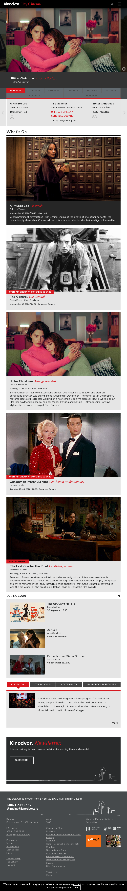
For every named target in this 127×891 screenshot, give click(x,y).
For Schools (43, 684)
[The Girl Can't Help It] (27, 612)
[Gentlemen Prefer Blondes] (63, 445)
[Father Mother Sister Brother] (27, 665)
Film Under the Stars (56, 850)
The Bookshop (13, 858)
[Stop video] (124, 69)
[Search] (112, 4)
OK (76, 887)
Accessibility (69, 684)
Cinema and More (54, 828)
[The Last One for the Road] (63, 529)
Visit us (10, 843)
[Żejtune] (27, 638)
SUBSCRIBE (21, 760)
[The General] (63, 260)
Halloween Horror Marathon (60, 856)
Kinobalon (17, 684)
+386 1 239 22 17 (19, 805)
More (115, 723)
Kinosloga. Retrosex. (56, 853)
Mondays (50, 847)
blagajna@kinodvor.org (22, 809)
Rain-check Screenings (101, 684)
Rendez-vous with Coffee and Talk (62, 843)
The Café (10, 864)
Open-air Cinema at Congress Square (30, 292)
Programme (12, 840)
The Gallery (12, 861)
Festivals (50, 840)
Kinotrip (50, 837)
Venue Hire (51, 871)
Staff (48, 822)
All (119, 596)
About (49, 819)
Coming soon (13, 849)
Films (9, 852)
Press (49, 875)
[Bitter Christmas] (63, 344)
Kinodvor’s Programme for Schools (63, 834)
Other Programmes (55, 866)
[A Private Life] (63, 169)
